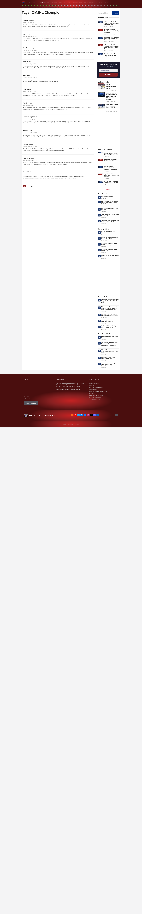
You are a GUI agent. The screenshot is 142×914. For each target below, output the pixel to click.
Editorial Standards (28, 387)
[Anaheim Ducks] (23, 6)
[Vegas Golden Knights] (111, 6)
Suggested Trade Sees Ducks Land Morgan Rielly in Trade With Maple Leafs (110, 301)
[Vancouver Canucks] (108, 6)
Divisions (32, 2)
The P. (105, 41)
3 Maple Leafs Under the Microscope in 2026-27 (112, 86)
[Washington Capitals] (114, 6)
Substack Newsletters (29, 389)
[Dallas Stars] (47, 6)
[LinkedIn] (97, 415)
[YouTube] (75, 415)
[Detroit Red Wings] (50, 6)
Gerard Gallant (28, 144)
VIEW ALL (109, 189)
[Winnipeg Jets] (117, 6)
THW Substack (77, 2)
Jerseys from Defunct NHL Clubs (96, 395)
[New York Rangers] (77, 6)
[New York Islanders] (74, 6)
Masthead (26, 385)
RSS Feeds (26, 391)
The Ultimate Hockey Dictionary (96, 387)
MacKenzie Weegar (29, 48)
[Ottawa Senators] (80, 6)
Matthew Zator (26, 36)
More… (106, 2)
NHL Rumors (67, 2)
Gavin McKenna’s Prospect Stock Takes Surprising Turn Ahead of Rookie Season (109, 203)
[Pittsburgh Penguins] (86, 6)
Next (33, 186)
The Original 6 (92, 393)
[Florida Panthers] (56, 6)
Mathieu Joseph (28, 103)
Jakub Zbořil (27, 172)
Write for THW (27, 383)
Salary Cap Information (94, 383)
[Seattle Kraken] (92, 6)
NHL (101, 22)
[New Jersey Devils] (71, 6)
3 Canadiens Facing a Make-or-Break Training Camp (109, 358)
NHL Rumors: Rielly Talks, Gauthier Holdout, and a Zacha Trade (110, 161)
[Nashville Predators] (68, 6)
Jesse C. (106, 34)
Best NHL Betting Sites (107, 196)
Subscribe (108, 74)
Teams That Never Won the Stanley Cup (98, 391)
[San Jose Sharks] (89, 6)
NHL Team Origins (93, 389)
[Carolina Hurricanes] (35, 6)
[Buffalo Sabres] (29, 6)
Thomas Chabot (28, 130)
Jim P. (105, 26)
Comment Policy (27, 395)
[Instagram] (88, 415)
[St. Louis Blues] (95, 6)
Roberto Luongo (28, 158)
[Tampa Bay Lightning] (99, 6)
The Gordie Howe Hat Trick (95, 397)
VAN (101, 152)
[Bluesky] (81, 415)
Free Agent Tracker (56, 2)
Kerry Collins (26, 22)
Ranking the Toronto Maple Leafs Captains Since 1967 (109, 238)
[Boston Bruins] (26, 6)
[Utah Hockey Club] (105, 6)
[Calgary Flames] (32, 6)
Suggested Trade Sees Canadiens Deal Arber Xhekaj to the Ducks (111, 31)
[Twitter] (78, 415)
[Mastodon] (94, 415)
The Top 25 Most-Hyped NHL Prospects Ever (108, 232)
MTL (101, 45)
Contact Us (26, 397)
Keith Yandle (27, 61)
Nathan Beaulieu (28, 20)
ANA (101, 30)
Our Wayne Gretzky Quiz (94, 399)
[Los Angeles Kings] (59, 6)
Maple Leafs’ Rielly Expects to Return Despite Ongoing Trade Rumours (111, 175)
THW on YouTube (89, 2)
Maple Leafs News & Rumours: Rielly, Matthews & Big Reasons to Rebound (111, 168)
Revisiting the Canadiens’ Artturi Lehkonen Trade (110, 54)
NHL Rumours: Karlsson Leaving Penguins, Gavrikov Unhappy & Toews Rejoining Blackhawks (109, 308)
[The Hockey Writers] (23, 2)
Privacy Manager (31, 403)
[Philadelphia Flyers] (83, 6)
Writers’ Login (27, 398)
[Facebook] (85, 415)
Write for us (98, 2)
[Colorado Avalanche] (41, 6)
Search (115, 13)
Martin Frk (26, 34)
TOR (101, 37)
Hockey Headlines (44, 2)
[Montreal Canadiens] (65, 6)
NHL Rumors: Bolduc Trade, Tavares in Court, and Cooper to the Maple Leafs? (111, 23)
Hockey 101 (91, 385)
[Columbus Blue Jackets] (44, 6)
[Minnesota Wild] (62, 6)
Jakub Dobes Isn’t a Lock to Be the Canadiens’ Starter (110, 215)
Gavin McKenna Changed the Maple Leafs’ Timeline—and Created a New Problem (111, 39)
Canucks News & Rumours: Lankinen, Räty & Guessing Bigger (111, 183)
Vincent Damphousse (30, 117)
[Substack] (72, 415)
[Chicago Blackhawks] (38, 6)
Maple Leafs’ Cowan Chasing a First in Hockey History (109, 326)
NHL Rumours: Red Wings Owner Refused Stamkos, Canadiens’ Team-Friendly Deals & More (109, 344)
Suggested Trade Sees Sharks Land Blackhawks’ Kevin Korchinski (110, 221)
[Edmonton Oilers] (53, 6)
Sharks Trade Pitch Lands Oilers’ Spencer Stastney (109, 337)
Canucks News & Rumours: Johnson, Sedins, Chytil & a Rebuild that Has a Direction (111, 96)
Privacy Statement (28, 393)
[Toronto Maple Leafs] (102, 6)
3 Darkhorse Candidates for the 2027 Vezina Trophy (109, 244)
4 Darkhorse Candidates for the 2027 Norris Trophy (109, 250)
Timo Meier (26, 75)
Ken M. (106, 57)
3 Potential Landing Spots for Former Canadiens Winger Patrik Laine (109, 351)
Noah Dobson (27, 89)
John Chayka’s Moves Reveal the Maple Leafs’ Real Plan (109, 320)
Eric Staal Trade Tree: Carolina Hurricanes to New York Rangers (109, 314)
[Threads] (91, 415)
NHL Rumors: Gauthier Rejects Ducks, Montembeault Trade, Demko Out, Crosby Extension (111, 47)
